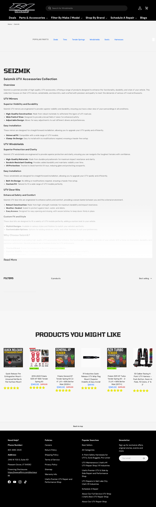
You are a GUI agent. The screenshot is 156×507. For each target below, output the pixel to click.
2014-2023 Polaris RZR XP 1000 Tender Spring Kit (39, 379)
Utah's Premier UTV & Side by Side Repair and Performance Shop (95, 473)
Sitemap (48, 469)
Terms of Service (52, 459)
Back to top (78, 426)
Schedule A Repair (90, 489)
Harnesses (118, 39)
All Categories (88, 450)
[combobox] (87, 8)
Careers (48, 445)
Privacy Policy (51, 464)
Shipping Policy (51, 455)
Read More (10, 259)
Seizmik (16, 24)
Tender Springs (78, 39)
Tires (65, 39)
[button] (11, 388)
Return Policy (51, 450)
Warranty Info (51, 474)
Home (10, 24)
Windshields (95, 39)
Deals (12, 17)
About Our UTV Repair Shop (94, 501)
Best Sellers (87, 445)
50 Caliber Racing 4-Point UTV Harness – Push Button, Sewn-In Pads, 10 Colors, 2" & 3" (142, 379)
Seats (107, 39)
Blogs (143, 17)
